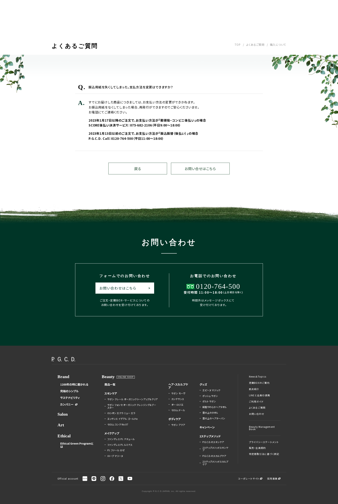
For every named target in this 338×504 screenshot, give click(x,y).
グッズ (203, 384)
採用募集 (272, 478)
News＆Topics (257, 376)
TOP (238, 44)
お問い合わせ (256, 414)
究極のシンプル (69, 391)
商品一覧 (109, 384)
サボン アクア (178, 424)
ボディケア (174, 419)
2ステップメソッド (210, 436)
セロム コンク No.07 (117, 424)
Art (61, 424)
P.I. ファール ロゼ (116, 450)
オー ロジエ (177, 404)
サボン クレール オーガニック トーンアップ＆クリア (132, 399)
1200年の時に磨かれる (74, 384)
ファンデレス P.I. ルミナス (119, 444)
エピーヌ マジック (211, 390)
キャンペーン (207, 427)
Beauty (108, 376)
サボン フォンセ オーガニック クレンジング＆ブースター (131, 406)
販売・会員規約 (257, 448)
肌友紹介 (254, 389)
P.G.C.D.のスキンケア (213, 442)
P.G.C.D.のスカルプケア (214, 456)
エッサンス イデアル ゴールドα (122, 418)
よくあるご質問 (255, 44)
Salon (63, 414)
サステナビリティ (70, 397)
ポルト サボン (209, 401)
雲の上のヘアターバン (213, 418)
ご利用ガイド (256, 401)
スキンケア (110, 393)
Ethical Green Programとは (76, 445)
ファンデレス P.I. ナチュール (121, 439)
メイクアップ (111, 433)
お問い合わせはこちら (117, 288)
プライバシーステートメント (264, 442)
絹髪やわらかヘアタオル (214, 407)
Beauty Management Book (262, 428)
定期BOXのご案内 (259, 382)
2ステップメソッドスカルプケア (215, 463)
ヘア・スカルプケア (178, 386)
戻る (137, 168)
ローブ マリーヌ (115, 456)
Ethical (64, 435)
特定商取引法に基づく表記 (264, 454)
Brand (63, 376)
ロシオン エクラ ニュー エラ (121, 413)
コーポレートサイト (248, 478)
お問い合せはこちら (200, 168)
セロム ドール (178, 410)
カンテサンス (177, 399)
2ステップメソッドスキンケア (215, 449)
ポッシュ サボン (210, 396)
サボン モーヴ (178, 393)
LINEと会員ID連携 (259, 395)
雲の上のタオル (210, 412)
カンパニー (67, 404)
